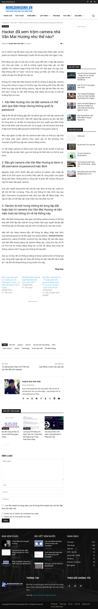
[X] (94, 1)
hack (53, 345)
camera (20, 345)
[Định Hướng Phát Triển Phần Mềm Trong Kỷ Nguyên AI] (71, 118)
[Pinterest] (41, 398)
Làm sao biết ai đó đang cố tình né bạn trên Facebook (53, 543)
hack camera (7, 348)
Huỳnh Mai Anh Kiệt (16, 43)
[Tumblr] (45, 398)
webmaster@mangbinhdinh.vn (44, 595)
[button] (93, 16)
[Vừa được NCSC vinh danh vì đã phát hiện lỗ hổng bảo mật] (54, 423)
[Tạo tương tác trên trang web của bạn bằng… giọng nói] (71, 164)
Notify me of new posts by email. (17, 517)
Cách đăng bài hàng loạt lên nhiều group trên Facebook (53, 555)
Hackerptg (25, 348)
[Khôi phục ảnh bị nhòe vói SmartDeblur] (38, 566)
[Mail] (37, 398)
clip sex (28, 345)
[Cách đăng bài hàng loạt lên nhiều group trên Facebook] (38, 554)
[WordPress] (54, 398)
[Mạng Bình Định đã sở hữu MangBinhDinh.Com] (71, 174)
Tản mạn (14, 23)
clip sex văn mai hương (41, 345)
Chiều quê (80, 136)
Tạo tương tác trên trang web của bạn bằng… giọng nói (86, 164)
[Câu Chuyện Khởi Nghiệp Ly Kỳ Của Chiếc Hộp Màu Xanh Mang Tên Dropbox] (71, 96)
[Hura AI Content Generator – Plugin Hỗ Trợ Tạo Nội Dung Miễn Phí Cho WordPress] (71, 75)
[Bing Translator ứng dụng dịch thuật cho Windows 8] (6, 564)
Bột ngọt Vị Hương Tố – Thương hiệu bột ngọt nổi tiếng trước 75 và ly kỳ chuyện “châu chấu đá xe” (51, 282)
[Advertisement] (66, 8)
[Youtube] (59, 398)
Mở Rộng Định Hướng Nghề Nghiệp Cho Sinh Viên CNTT (31, 279)
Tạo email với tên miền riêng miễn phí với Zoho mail (20, 553)
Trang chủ (5, 23)
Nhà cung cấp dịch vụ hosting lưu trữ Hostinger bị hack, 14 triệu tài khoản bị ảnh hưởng (11, 282)
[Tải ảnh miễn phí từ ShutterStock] (71, 155)
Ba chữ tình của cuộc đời (86, 145)
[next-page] (7, 445)
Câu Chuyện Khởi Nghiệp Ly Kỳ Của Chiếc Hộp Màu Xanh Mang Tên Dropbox (86, 96)
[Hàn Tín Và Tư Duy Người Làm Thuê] (71, 87)
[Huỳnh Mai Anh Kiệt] (12, 389)
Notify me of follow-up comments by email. (21, 514)
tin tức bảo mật (37, 348)
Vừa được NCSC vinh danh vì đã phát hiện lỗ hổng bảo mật (53, 434)
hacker (17, 348)
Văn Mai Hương (50, 348)
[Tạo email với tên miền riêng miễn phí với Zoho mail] (6, 552)
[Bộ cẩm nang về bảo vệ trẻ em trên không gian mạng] (11, 423)
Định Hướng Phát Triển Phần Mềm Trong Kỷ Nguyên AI (85, 118)
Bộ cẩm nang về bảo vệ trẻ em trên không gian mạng (10, 434)
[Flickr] (28, 398)
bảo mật (12, 345)
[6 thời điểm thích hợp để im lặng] (6, 543)
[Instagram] (91, 1)
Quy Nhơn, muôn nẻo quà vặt (51, 367)
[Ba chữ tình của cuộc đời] (71, 147)
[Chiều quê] (71, 138)
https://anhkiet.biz (28, 385)
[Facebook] (87, 1)
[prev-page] (3, 445)
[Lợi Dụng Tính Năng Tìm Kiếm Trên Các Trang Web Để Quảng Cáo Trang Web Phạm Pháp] (32, 423)
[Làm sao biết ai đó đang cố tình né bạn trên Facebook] (38, 543)
